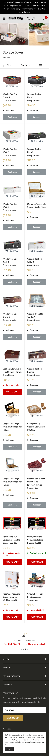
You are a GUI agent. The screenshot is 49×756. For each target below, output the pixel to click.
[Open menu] (4, 19)
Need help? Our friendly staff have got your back (24, 644)
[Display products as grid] (40, 65)
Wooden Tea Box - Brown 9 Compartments (10, 97)
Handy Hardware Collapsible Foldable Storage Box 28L (11, 540)
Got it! (9, 749)
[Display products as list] (45, 65)
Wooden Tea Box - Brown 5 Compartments (10, 317)
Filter (9, 65)
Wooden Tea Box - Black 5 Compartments (35, 152)
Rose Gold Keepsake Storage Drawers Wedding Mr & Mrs (11, 597)
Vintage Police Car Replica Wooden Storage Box (35, 597)
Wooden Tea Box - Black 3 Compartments (10, 262)
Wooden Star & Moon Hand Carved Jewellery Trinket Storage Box (36, 483)
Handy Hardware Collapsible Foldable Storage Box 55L (36, 540)
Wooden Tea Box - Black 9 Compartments (35, 97)
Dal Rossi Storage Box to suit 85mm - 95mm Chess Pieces (12, 372)
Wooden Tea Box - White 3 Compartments (35, 262)
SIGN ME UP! (13, 718)
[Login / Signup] (33, 18)
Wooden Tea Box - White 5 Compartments (10, 207)
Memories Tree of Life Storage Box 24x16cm (36, 205)
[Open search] (28, 18)
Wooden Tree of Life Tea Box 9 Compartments (36, 317)
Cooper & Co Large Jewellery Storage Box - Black (12, 426)
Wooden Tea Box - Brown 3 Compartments (35, 372)
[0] (44, 18)
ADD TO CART (12, 392)
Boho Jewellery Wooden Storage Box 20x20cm (36, 426)
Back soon (12, 117)
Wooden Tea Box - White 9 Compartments (10, 152)
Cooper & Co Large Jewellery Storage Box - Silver (12, 481)
